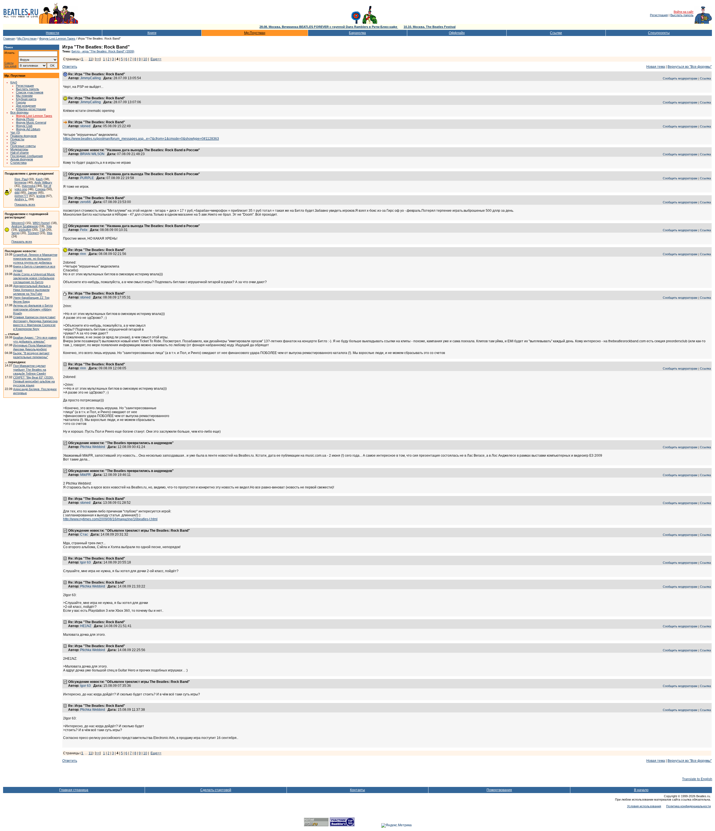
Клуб (13, 82)
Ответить (69, 67)
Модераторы (19, 149)
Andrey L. (21, 199)
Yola (49, 226)
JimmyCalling (90, 78)
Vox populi (10, 66)
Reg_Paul (21, 179)
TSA (42, 229)
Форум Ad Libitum (28, 129)
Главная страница (73, 790)
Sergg (15, 233)
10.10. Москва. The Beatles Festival (430, 26)
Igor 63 (85, 562)
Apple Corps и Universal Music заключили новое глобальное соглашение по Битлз (34, 278)
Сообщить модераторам (680, 78)
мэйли (40, 195)
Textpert (33, 233)
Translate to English (697, 779)
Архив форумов (21, 159)
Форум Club (24, 125)
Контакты (357, 790)
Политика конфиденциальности (688, 806)
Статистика (18, 162)
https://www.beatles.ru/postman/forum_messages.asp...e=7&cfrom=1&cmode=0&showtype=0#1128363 (141, 139)
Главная (9, 38)
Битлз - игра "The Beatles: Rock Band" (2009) (103, 51)
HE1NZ (85, 626)
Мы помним (24, 95)
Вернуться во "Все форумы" (690, 67)
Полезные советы (23, 146)
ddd (17, 192)
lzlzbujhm (25, 229)
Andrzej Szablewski (24, 226)
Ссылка (705, 78)
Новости (52, 33)
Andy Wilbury (43, 182)
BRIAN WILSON (92, 154)
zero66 (85, 202)
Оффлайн (457, 33)
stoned (85, 126)
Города (21, 102)
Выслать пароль (681, 15)
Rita (49, 233)
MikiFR (85, 475)
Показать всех (25, 204)
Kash (39, 179)
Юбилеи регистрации (31, 109)
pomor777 (21, 195)
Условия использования (644, 806)
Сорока (40, 189)
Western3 (18, 223)
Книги (151, 33)
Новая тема (655, 67)
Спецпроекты (659, 33)
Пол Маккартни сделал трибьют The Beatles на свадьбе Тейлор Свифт (29, 369)
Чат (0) (15, 132)
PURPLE (87, 178)
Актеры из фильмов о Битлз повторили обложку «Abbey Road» (33, 309)
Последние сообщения (26, 156)
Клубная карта (26, 99)
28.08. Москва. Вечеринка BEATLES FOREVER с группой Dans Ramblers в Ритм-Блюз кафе (328, 26)
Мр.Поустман (254, 33)
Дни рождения (26, 105)
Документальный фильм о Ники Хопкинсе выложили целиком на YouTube (32, 289)
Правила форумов (23, 136)
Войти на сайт (683, 11)
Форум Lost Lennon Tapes (57, 38)
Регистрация (659, 15)
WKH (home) (41, 223)
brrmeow (21, 182)
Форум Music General (31, 122)
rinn (83, 254)
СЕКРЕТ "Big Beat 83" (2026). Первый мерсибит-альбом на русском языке (34, 381)
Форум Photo (25, 119)
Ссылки (556, 33)
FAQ (13, 142)
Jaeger (32, 192)
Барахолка (357, 33)
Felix (83, 230)
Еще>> (156, 59)
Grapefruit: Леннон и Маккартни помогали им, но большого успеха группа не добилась (35, 258)
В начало (641, 790)
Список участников (29, 92)
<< (98, 59)
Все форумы (19, 112)
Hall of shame (19, 152)
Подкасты (17, 139)
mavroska (28, 185)
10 (145, 59)
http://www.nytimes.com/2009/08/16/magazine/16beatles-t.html (110, 519)
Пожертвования (499, 790)
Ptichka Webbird (92, 447)
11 (90, 59)
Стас (84, 534)
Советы (8, 63)
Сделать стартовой (215, 790)
